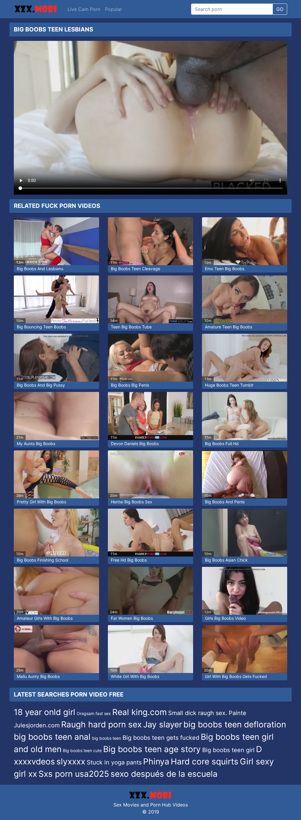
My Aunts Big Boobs (36, 443)
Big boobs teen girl (228, 750)
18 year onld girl (44, 712)
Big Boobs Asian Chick (226, 559)
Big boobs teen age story (152, 749)
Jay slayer (162, 724)
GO (279, 9)
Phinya (156, 761)
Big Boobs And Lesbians (40, 268)
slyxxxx (70, 761)
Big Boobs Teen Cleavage (135, 268)
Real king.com (139, 712)
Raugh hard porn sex (101, 724)
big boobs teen (106, 738)
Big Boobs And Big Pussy (41, 385)
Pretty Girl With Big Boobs (41, 501)
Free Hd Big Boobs (129, 559)
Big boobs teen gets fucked (161, 737)
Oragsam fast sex (94, 713)
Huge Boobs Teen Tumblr (229, 385)
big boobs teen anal (52, 737)
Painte (237, 713)
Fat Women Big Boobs (132, 618)
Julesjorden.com (37, 725)
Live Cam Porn (84, 9)
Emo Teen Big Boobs (224, 268)
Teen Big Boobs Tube (131, 326)
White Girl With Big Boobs (135, 676)
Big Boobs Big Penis (130, 385)
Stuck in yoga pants (114, 762)
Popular (113, 9)
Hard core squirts (204, 761)
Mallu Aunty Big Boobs (38, 676)
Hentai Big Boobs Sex (131, 501)
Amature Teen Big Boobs (228, 326)
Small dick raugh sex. (197, 713)
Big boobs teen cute (82, 750)
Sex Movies (126, 805)
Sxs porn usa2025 (74, 774)
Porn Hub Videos (169, 805)
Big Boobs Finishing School (42, 559)
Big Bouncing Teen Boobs (41, 326)
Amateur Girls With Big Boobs (45, 618)
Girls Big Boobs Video (225, 618)
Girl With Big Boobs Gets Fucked (236, 676)
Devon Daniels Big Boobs (135, 443)
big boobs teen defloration (234, 724)
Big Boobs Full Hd (222, 443)
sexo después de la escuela (164, 774)
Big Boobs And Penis (225, 501)
